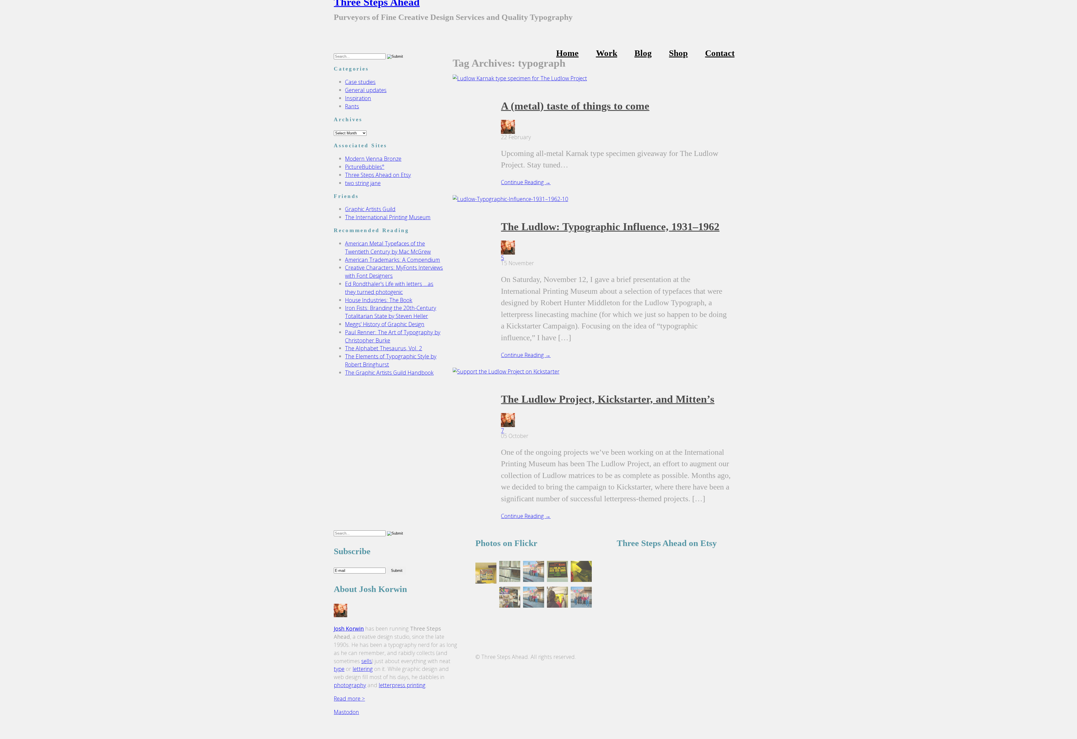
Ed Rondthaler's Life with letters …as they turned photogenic (389, 288)
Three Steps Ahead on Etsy (378, 175)
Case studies (360, 82)
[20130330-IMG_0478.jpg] (509, 572)
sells (366, 661)
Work (606, 53)
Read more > (349, 698)
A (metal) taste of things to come (575, 106)
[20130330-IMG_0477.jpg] (509, 598)
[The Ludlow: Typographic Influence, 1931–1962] (510, 199)
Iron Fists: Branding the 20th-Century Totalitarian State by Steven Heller (390, 312)
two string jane (363, 183)
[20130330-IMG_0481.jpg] (485, 574)
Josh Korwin (349, 628)
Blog (643, 53)
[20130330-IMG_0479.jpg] (557, 598)
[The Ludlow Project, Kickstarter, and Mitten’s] (506, 371)
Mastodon (346, 712)
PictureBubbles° (364, 167)
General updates (365, 90)
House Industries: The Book (378, 300)
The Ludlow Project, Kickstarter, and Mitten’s (607, 399)
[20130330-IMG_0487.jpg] (533, 598)
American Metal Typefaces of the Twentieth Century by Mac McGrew (388, 247)
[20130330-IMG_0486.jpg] (533, 572)
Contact (720, 53)
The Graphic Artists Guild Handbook (389, 372)
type (339, 669)
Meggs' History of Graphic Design (384, 324)
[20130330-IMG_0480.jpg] (581, 572)
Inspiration (358, 98)
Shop (678, 53)
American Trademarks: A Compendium (392, 260)
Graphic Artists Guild (370, 209)
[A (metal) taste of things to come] (520, 78)
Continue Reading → (526, 182)
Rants (352, 106)
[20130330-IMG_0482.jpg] (557, 572)
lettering (363, 669)
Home (567, 53)
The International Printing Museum (388, 217)
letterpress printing (402, 685)
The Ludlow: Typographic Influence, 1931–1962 (610, 226)
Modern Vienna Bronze (373, 158)
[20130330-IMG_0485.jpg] (581, 598)
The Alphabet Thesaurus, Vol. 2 (383, 348)
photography (350, 685)
